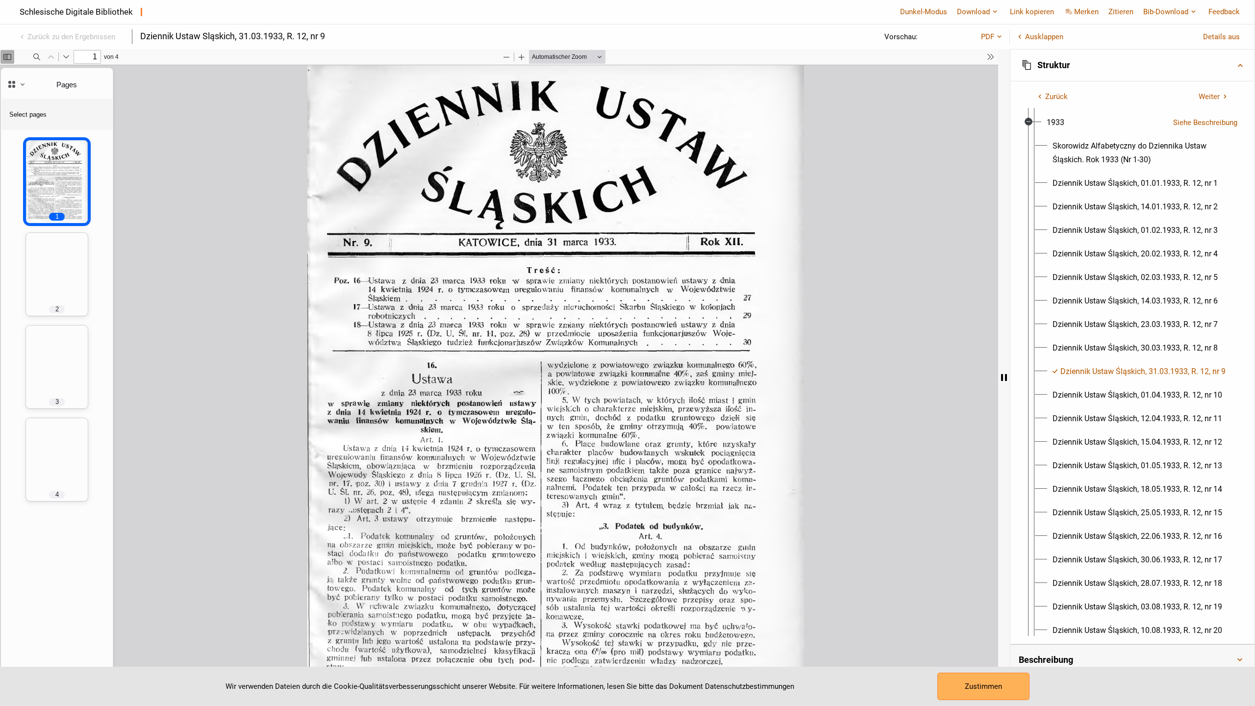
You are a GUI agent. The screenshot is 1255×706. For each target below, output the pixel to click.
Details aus (1221, 36)
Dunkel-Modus (923, 11)
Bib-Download (1165, 11)
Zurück (1056, 96)
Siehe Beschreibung (1205, 122)
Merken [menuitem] (1086, 11)
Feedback (1224, 11)
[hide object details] (1004, 377)
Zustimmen (983, 686)
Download (973, 11)
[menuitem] (1055, 122)
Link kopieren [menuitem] (1032, 11)
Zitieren (1120, 11)
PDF (987, 36)
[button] (1132, 65)
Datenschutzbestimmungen (749, 686)
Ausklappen (1044, 36)
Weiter (1209, 96)
